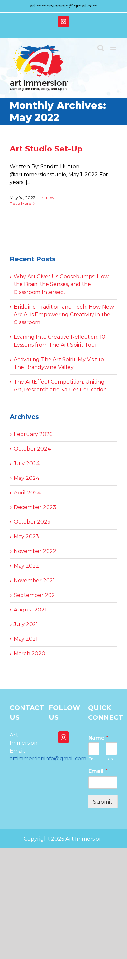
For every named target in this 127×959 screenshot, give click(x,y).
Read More (20, 203)
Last (110, 758)
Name (98, 738)
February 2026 (33, 434)
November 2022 (35, 551)
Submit (102, 802)
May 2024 (27, 478)
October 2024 (32, 449)
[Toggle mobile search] (100, 48)
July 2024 (27, 463)
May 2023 (26, 536)
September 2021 (35, 595)
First (92, 758)
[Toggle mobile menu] (113, 48)
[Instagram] (63, 737)
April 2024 (27, 493)
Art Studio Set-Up (46, 148)
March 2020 (29, 653)
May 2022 (26, 566)
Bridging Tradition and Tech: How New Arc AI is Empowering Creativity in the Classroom (64, 314)
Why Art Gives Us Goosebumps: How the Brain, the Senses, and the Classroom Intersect (61, 284)
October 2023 (32, 522)
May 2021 (26, 639)
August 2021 (30, 610)
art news (47, 197)
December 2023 (35, 507)
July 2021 (26, 624)
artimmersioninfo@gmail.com (64, 6)
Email (97, 771)
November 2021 (34, 580)
